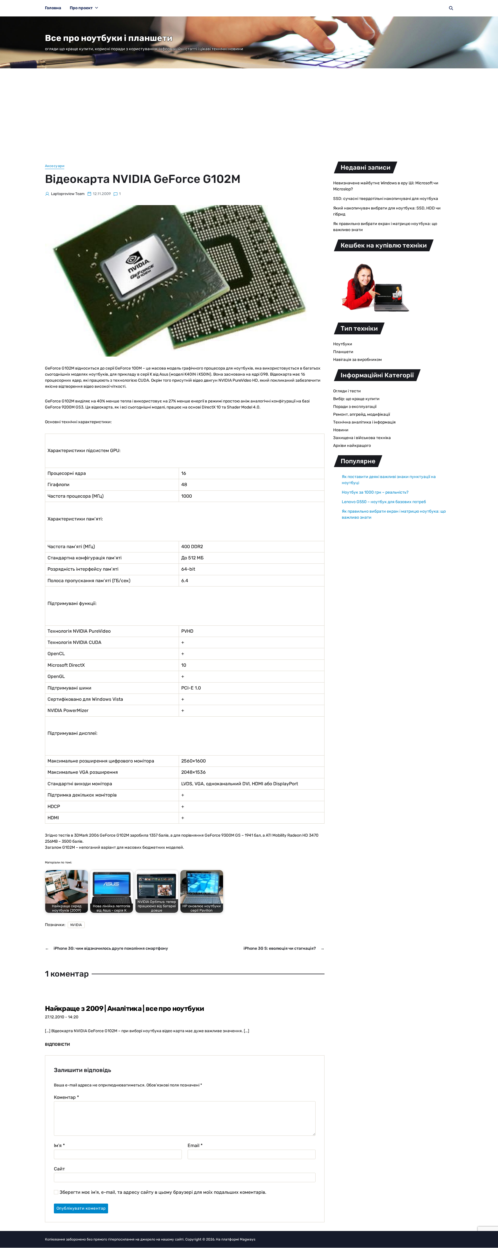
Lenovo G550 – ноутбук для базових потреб (384, 501)
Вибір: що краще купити (356, 398)
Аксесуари (54, 166)
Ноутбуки (342, 344)
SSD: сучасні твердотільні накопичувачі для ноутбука (385, 198)
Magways (247, 1239)
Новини (340, 430)
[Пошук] (451, 8)
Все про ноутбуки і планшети (108, 38)
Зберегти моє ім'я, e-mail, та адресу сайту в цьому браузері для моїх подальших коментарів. (163, 1192)
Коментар (66, 1097)
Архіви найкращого (352, 445)
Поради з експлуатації (354, 406)
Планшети (343, 351)
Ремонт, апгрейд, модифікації (361, 414)
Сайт (59, 1168)
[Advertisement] (249, 111)
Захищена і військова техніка (362, 437)
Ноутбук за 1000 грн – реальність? (375, 492)
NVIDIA (76, 925)
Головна (53, 7)
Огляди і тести (347, 391)
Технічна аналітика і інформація (364, 422)
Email (195, 1145)
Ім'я (59, 1145)
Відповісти (57, 1044)
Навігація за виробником (357, 359)
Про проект (81, 7)
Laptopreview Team (68, 194)
